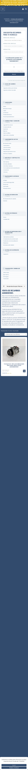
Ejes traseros (6, 274)
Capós (4, 110)
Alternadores (6, 161)
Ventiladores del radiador (8, 245)
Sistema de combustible (8, 135)
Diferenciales (6, 272)
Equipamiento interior (12, 176)
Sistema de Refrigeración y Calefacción (13, 232)
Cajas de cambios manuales (9, 90)
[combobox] (14, 40)
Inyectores (5, 129)
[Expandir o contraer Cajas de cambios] (3, 84)
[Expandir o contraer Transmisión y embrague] (3, 268)
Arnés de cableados (7, 164)
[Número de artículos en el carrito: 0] (25, 8)
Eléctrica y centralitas (12, 157)
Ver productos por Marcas (16, 286)
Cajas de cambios (10, 84)
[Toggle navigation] (3, 9)
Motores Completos (7, 153)
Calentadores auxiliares (8, 236)
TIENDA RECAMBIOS (17, 19)
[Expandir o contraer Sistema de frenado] (3, 213)
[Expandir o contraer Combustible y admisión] (3, 121)
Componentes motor (11, 139)
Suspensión (5, 254)
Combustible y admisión (12, 120)
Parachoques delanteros (8, 116)
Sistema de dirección (11, 194)
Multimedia (5, 186)
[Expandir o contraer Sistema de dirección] (3, 194)
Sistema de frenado (11, 213)
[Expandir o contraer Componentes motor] (3, 139)
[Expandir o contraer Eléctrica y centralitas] (3, 157)
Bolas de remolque (7, 108)
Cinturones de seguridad (8, 182)
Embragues (5, 276)
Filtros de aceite (6, 149)
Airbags (5, 180)
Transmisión (6, 278)
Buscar (14, 74)
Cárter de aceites (7, 147)
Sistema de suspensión (12, 250)
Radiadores (5, 243)
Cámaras (5, 172)
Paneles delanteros (7, 114)
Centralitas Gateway (8, 166)
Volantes (5, 200)
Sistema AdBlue (6, 133)
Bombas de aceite (7, 143)
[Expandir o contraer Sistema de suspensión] (3, 250)
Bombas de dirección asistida (9, 198)
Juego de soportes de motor (9, 151)
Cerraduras (5, 112)
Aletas (4, 106)
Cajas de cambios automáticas (10, 88)
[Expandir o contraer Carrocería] (3, 102)
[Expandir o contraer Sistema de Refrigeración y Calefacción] (3, 231)
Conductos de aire (7, 127)
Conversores (6, 170)
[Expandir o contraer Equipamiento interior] (3, 176)
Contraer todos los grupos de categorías (16, 80)
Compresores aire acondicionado (10, 239)
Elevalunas (5, 184)
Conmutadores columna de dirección (11, 168)
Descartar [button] (24, 4)
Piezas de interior (7, 188)
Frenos (4, 217)
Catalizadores (6, 145)
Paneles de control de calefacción (10, 241)
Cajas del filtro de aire (8, 125)
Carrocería (8, 102)
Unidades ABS (6, 219)
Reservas (5, 131)
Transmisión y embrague (12, 268)
